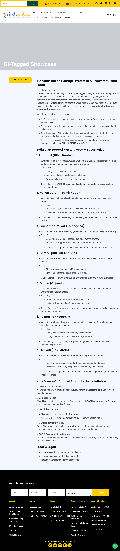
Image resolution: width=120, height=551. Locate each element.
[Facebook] (97, 3)
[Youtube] (115, 3)
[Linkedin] (106, 3)
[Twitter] (101, 3)
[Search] (32, 3)
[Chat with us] (115, 546)
